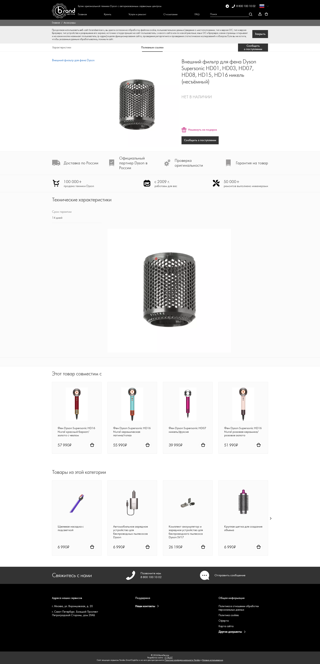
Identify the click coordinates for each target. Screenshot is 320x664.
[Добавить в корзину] (92, 445)
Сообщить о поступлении (200, 140)
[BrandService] (63, 14)
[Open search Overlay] (231, 14)
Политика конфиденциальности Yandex (182, 660)
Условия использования (212, 660)
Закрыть (260, 34)
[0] (266, 14)
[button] (82, 14)
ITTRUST (169, 657)
